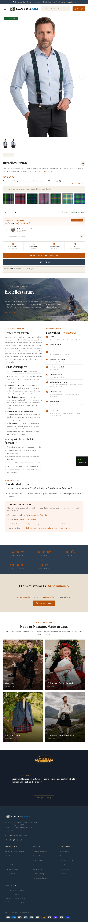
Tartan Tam (44, 515)
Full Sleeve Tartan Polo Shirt (34, 528)
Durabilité (63, 865)
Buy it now (45, 262)
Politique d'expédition (67, 860)
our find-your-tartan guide (32, 524)
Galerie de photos (38, 865)
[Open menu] (5, 9)
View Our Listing (44, 798)
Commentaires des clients (41, 851)
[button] (82, 461)
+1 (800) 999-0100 (12, 895)
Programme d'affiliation (40, 878)
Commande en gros (12, 869)
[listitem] (5, 143)
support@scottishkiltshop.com (15, 890)
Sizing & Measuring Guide (14, 865)
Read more (9, 312)
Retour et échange (66, 856)
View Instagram (45, 603)
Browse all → (78, 184)
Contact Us (63, 874)
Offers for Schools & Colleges (15, 851)
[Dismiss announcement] (85, 2)
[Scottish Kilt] (24, 9)
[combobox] (44, 189)
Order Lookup (37, 856)
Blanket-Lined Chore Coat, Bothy (60, 528)
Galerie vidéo (37, 869)
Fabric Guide (64, 869)
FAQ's (7, 860)
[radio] (8, 198)
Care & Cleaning (38, 874)
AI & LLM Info (10, 874)
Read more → (49, 171)
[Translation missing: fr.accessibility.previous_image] (6, 76)
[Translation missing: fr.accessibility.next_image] (82, 76)
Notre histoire (64, 851)
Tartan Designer (38, 860)
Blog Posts (9, 856)
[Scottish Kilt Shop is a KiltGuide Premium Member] (44, 759)
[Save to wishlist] (83, 163)
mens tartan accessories (27, 519)
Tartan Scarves (31, 515)
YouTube (65, 524)
